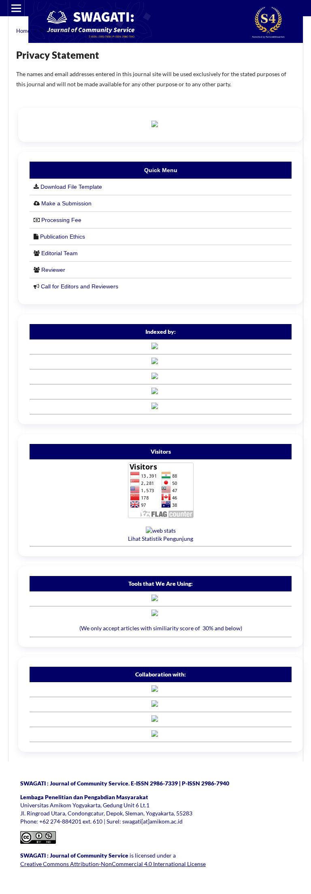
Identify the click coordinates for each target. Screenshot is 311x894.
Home (23, 31)
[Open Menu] (16, 8)
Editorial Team (59, 253)
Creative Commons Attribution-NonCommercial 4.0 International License (113, 863)
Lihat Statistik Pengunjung (160, 538)
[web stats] (161, 530)
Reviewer (53, 270)
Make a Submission (66, 203)
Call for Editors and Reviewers (79, 286)
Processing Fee (61, 220)
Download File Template (71, 186)
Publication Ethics (62, 236)
